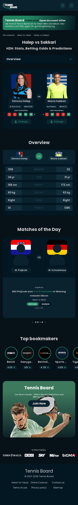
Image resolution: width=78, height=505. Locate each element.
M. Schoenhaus (57, 270)
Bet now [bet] (32, 304)
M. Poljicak (21, 270)
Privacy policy (39, 487)
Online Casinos (39, 482)
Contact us (58, 482)
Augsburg (39, 287)
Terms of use (20, 487)
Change (23, 121)
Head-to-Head (24, 35)
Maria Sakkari (57, 101)
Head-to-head (20, 482)
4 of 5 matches (42, 291)
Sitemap (58, 487)
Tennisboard (9, 35)
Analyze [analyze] (46, 304)
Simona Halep (21, 101)
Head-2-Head (39, 299)
